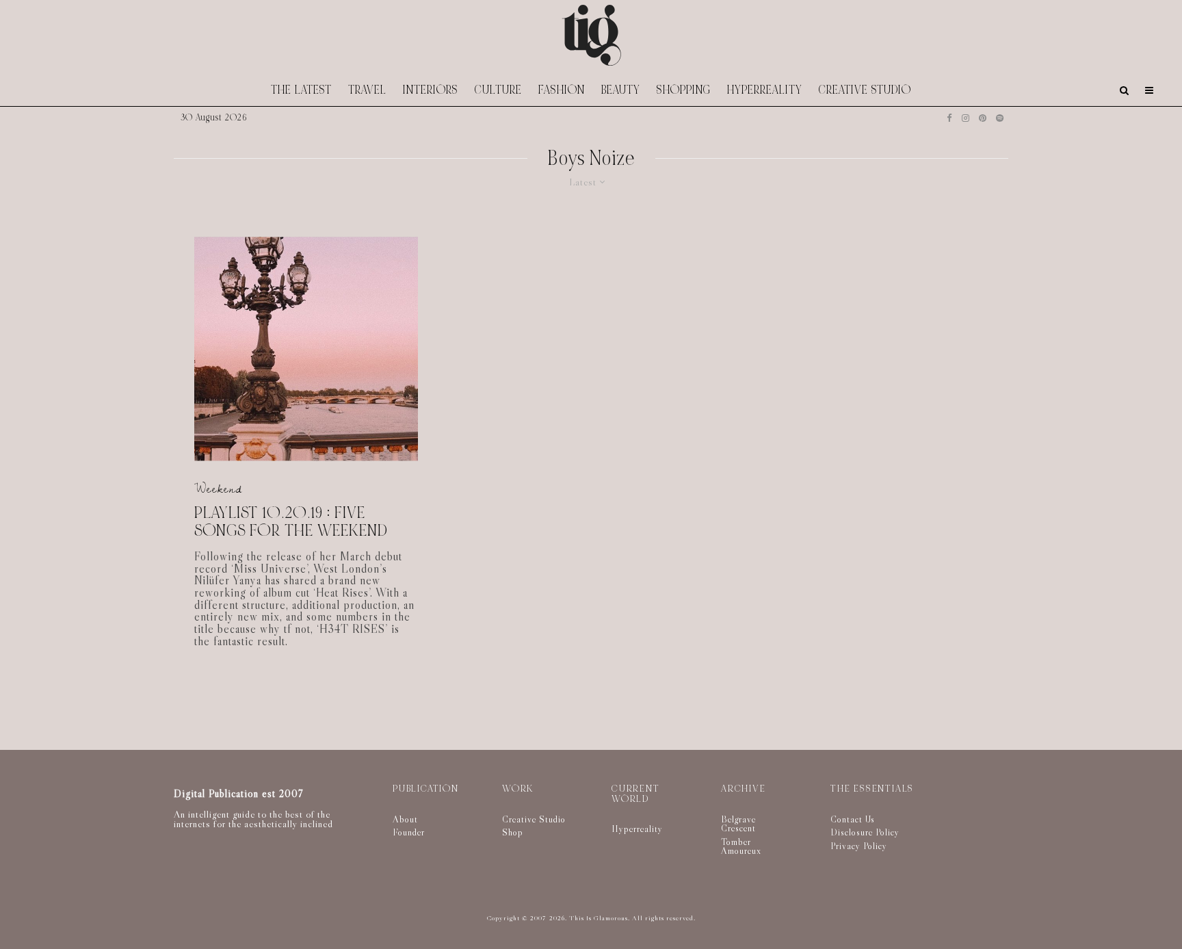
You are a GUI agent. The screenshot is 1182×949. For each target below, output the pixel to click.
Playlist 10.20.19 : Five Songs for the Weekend (291, 522)
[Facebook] (949, 118)
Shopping (684, 90)
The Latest (301, 90)
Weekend (218, 489)
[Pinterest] (982, 118)
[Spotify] (999, 118)
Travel (367, 90)
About (405, 819)
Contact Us (852, 819)
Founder (409, 832)
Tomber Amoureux (741, 846)
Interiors (430, 90)
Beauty (620, 90)
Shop (512, 832)
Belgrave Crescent (738, 824)
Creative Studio (865, 90)
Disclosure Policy (864, 832)
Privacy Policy (858, 845)
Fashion (561, 90)
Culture (498, 90)
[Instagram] (965, 118)
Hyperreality (764, 90)
